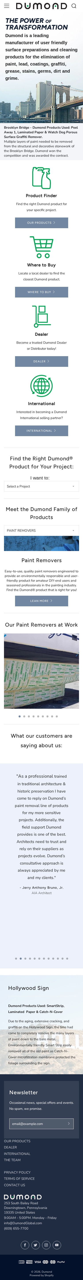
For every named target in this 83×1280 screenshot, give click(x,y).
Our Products (39, 222)
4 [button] (34, 716)
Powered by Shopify (42, 1275)
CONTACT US (14, 1185)
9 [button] (57, 716)
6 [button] (43, 716)
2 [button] (24, 716)
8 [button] (52, 716)
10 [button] (58, 959)
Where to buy (39, 292)
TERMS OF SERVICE (19, 1178)
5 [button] (38, 716)
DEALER (10, 1147)
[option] (41, 67)
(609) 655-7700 (16, 1228)
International (39, 430)
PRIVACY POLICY (17, 1172)
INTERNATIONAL (17, 1154)
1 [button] (20, 716)
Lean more (39, 601)
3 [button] (29, 716)
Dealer (39, 361)
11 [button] (63, 959)
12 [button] (67, 959)
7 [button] (47, 716)
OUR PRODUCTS (17, 1141)
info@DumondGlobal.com (23, 1223)
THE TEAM (12, 1160)
